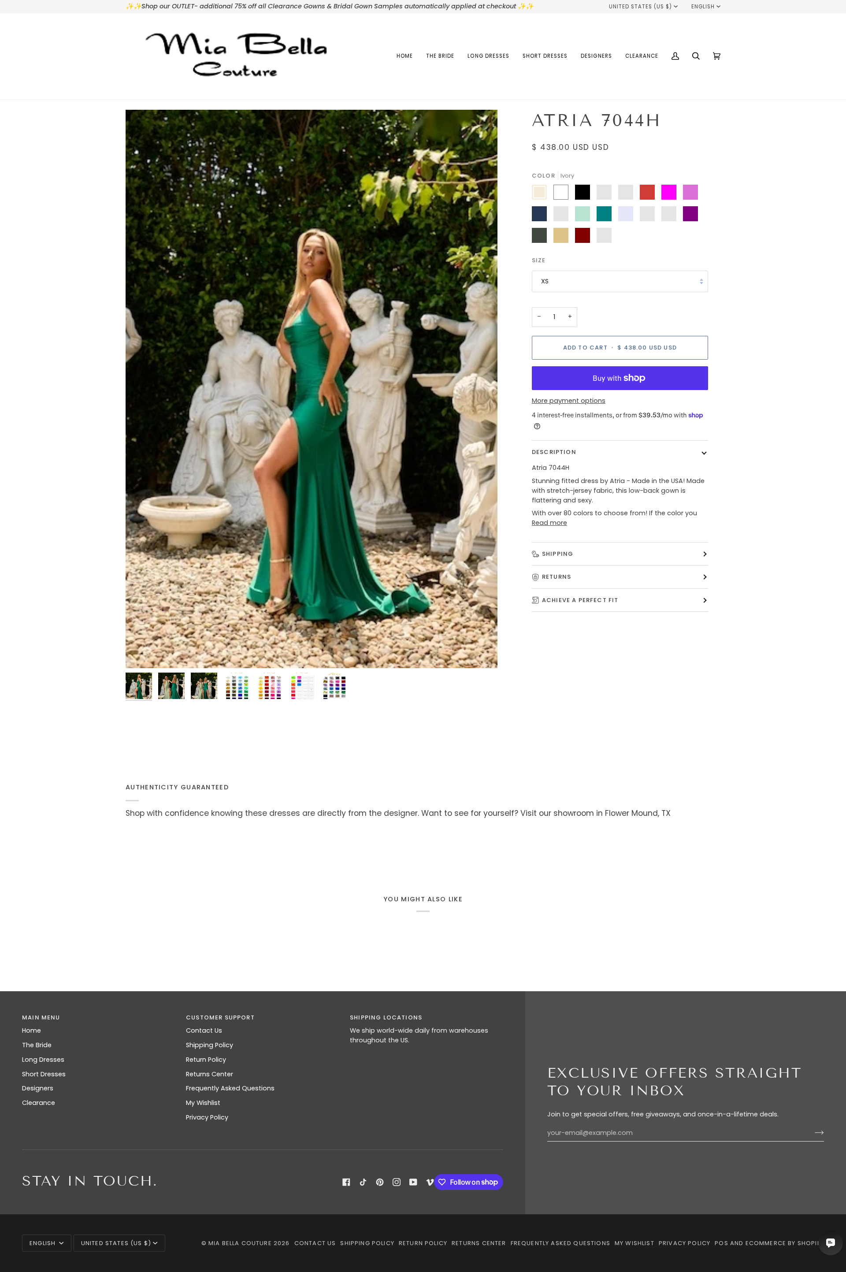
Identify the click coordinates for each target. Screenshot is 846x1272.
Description (554, 452)
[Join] (812, 1133)
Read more (549, 522)
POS (721, 1243)
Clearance (38, 1102)
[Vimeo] (430, 1182)
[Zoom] (311, 389)
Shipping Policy (209, 1045)
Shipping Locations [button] (386, 1017)
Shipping (557, 554)
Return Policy (206, 1059)
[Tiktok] (363, 1182)
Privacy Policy (207, 1117)
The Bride (37, 1045)
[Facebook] (346, 1182)
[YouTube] (413, 1182)
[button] (440, 56)
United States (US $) (640, 6)
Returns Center (209, 1074)
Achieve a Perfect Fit (580, 600)
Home (31, 1030)
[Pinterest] (380, 1182)
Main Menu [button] (41, 1017)
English (703, 6)
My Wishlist (203, 1102)
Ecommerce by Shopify (785, 1243)
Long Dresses (43, 1059)
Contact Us (204, 1030)
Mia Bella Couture (240, 1243)
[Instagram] (397, 1182)
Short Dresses (44, 1074)
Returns (556, 577)
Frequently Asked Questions (230, 1088)
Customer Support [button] (220, 1017)
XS (545, 281)
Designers (37, 1088)
